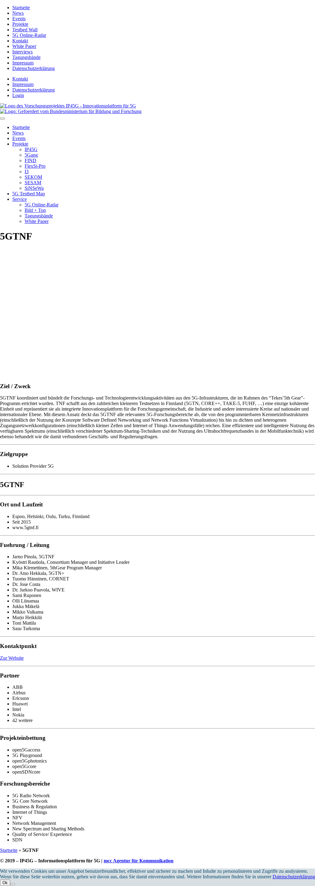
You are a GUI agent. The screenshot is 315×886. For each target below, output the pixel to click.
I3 (27, 171)
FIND (30, 160)
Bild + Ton (35, 210)
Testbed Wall (25, 29)
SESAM (33, 182)
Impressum (23, 62)
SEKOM (33, 177)
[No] (12, 884)
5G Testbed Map (28, 193)
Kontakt (20, 40)
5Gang (31, 155)
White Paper (24, 46)
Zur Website (12, 658)
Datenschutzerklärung (33, 68)
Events (19, 18)
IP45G (31, 149)
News (18, 13)
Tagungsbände (26, 57)
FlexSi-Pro (35, 166)
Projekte (20, 24)
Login (18, 95)
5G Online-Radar (29, 35)
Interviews (22, 51)
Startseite (21, 7)
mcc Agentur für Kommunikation (138, 860)
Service (19, 199)
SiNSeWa (34, 188)
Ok (5, 882)
